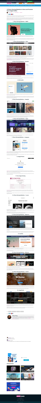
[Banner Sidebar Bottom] (13, 386)
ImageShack (8, 304)
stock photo (11, 113)
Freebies (14, 5)
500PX (24, 35)
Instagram (8, 151)
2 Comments (21, 12)
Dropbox (13, 75)
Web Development (22, 5)
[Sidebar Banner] (12, 357)
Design (12, 5)
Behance (8, 266)
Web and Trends (17, 12)
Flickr (7, 55)
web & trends (17, 5)
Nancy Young (10, 12)
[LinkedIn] (9, 14)
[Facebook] (12, 14)
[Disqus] (20, 329)
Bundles (9, 5)
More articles (13, 318)
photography (14, 311)
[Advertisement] (27, 386)
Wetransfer (8, 94)
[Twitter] (10, 14)
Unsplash (8, 113)
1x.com (19, 209)
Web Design (22, 311)
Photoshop (18, 311)
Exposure (20, 228)
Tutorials (26, 5)
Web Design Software (30, 5)
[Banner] (26, 3)
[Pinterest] (11, 14)
